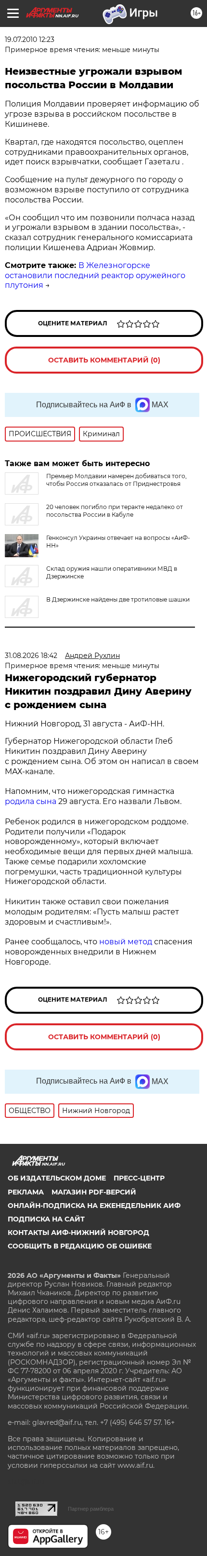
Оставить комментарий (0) (104, 360)
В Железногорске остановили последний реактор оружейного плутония (95, 275)
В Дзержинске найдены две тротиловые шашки (118, 599)
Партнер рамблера (91, 1509)
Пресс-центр (139, 1178)
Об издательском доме (57, 1178)
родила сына (30, 801)
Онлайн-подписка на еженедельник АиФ (94, 1205)
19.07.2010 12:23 (29, 39)
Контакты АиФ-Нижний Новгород (78, 1232)
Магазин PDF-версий (94, 1192)
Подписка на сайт (46, 1219)
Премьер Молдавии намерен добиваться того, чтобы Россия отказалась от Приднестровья (116, 479)
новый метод (125, 941)
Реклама (26, 1192)
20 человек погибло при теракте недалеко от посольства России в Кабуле (114, 510)
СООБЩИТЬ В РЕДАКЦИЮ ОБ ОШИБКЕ (80, 1246)
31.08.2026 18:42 (31, 655)
